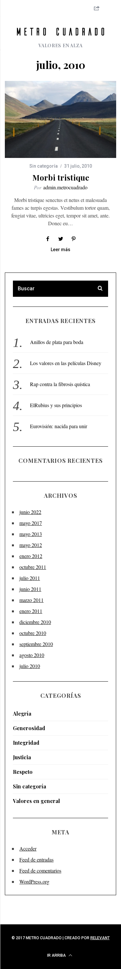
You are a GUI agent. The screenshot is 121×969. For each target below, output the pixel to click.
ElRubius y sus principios (56, 405)
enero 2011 (30, 610)
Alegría (22, 713)
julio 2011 (29, 577)
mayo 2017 (30, 522)
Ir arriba (57, 955)
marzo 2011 (31, 599)
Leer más (60, 249)
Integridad (26, 742)
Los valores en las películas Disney (65, 363)
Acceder (27, 848)
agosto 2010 (31, 655)
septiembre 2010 (36, 643)
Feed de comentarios (40, 870)
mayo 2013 (30, 533)
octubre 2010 (32, 632)
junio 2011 (30, 588)
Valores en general (36, 800)
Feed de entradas (36, 859)
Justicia (22, 757)
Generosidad (29, 728)
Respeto (23, 771)
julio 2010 (29, 666)
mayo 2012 (30, 544)
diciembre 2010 (35, 621)
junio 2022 (30, 511)
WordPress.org (34, 881)
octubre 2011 (32, 566)
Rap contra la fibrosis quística (60, 384)
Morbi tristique (60, 177)
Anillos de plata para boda (56, 342)
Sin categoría (43, 166)
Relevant (100, 938)
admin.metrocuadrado (65, 187)
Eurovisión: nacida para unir (58, 426)
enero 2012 (30, 555)
